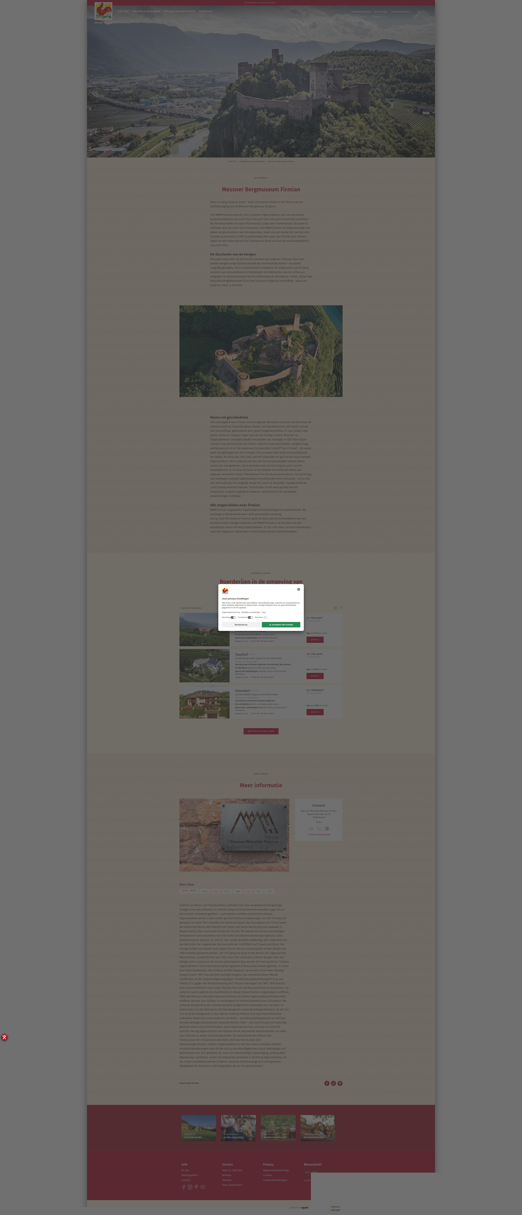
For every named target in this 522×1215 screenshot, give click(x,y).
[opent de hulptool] (4, 1037)
